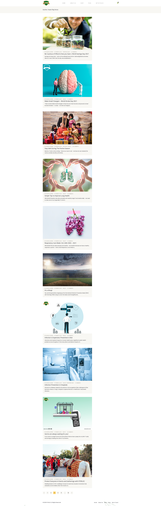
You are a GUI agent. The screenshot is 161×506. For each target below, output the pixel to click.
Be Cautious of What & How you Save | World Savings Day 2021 (67, 54)
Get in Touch (99, 3)
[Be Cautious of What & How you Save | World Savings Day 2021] (67, 33)
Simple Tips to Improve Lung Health (57, 196)
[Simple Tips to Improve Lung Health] (67, 175)
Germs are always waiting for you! (56, 434)
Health (64, 99)
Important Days (66, 51)
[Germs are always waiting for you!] (67, 413)
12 (68, 492)
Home (63, 3)
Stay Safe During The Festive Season (57, 148)
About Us (73, 3)
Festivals (65, 146)
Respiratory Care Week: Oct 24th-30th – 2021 (60, 243)
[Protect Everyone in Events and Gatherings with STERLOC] (67, 460)
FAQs (89, 3)
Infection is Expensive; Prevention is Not (59, 338)
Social (64, 479)
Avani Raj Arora (49, 51)
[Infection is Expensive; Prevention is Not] (67, 317)
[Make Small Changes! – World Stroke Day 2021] (67, 80)
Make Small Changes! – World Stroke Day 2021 (61, 101)
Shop (82, 3)
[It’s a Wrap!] (67, 269)
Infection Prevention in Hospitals (56, 385)
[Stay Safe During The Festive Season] (67, 127)
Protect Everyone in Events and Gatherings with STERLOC (65, 481)
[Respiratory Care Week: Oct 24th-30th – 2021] (67, 222)
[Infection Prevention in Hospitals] (67, 364)
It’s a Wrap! (48, 290)
